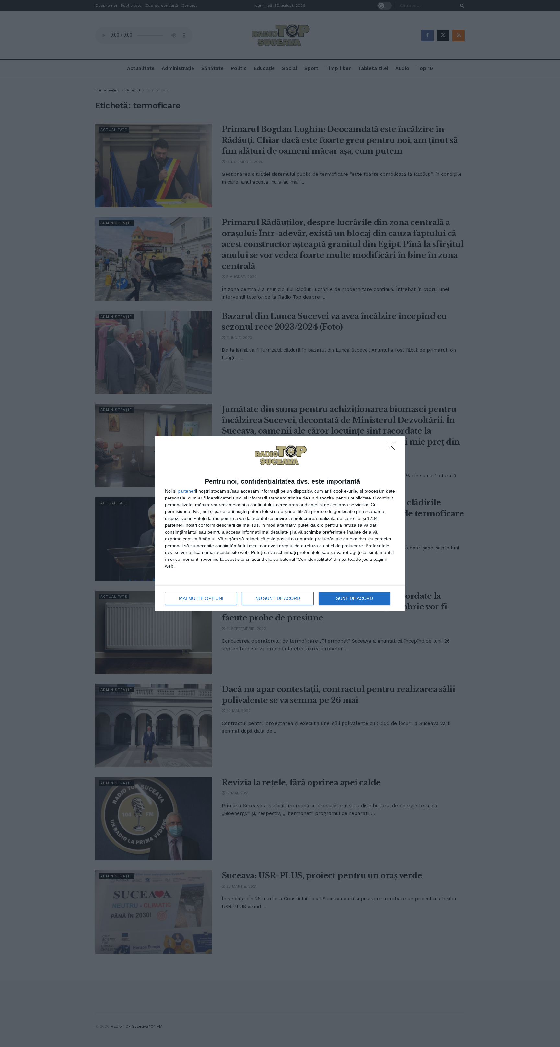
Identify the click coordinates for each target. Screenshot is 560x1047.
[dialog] (280, 523)
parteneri (187, 491)
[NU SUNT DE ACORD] (393, 448)
